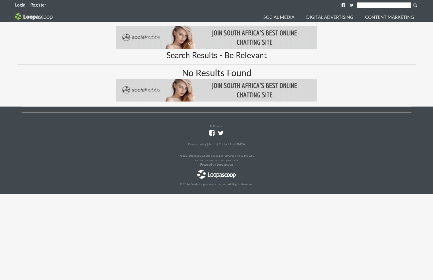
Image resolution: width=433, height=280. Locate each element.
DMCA (240, 144)
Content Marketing (389, 17)
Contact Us (226, 144)
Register (38, 5)
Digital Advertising (329, 17)
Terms (212, 144)
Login (20, 5)
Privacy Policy (197, 144)
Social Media (278, 17)
